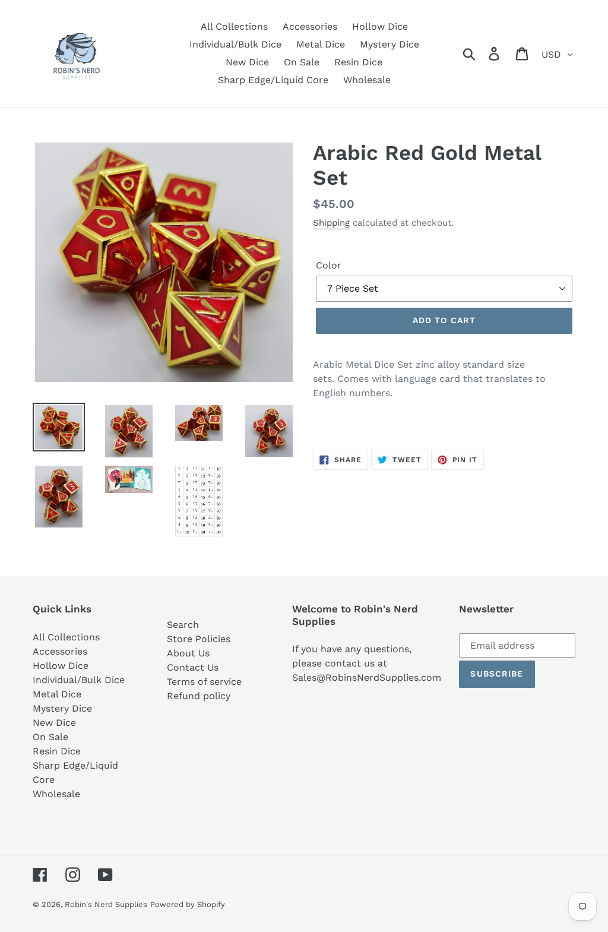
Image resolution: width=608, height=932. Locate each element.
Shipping (331, 222)
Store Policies (198, 638)
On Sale (50, 737)
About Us (188, 653)
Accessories (60, 651)
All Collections (66, 637)
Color (328, 265)
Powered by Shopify (187, 904)
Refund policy (198, 696)
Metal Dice (57, 694)
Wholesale (56, 794)
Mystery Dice (62, 708)
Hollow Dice (60, 665)
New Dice (54, 722)
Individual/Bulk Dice (79, 679)
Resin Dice (57, 751)
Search (183, 624)
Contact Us (192, 667)
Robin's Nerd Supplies (106, 904)
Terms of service (204, 681)
